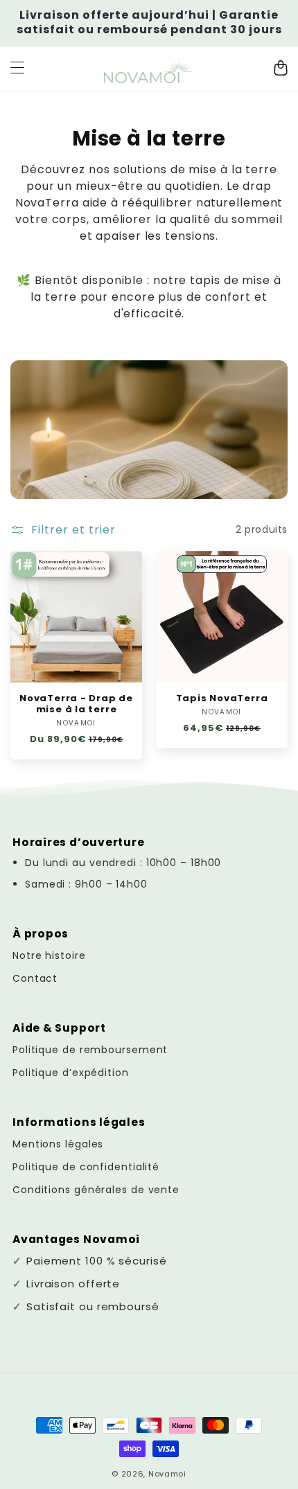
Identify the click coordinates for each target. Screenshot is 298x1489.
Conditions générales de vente (95, 1190)
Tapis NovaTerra (222, 698)
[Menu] (17, 68)
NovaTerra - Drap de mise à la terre (76, 704)
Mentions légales (57, 1144)
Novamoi (167, 1473)
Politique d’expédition (70, 1073)
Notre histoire (49, 955)
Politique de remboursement (90, 1050)
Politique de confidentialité (85, 1167)
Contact (35, 978)
